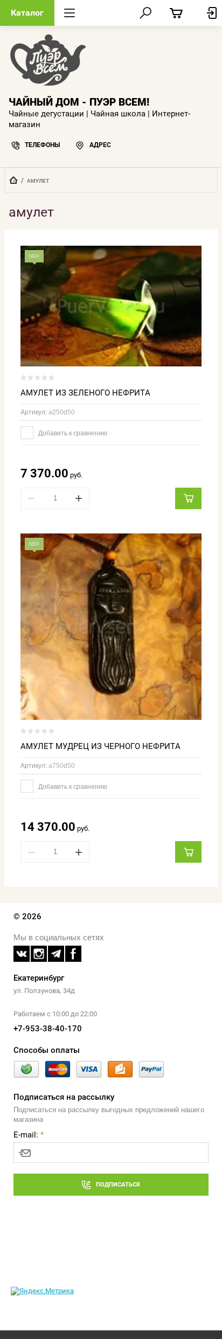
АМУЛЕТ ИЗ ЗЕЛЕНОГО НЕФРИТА (85, 393)
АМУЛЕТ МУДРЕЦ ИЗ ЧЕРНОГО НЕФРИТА (100, 746)
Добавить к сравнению (72, 433)
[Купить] (188, 498)
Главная (13, 180)
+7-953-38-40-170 (47, 1028)
